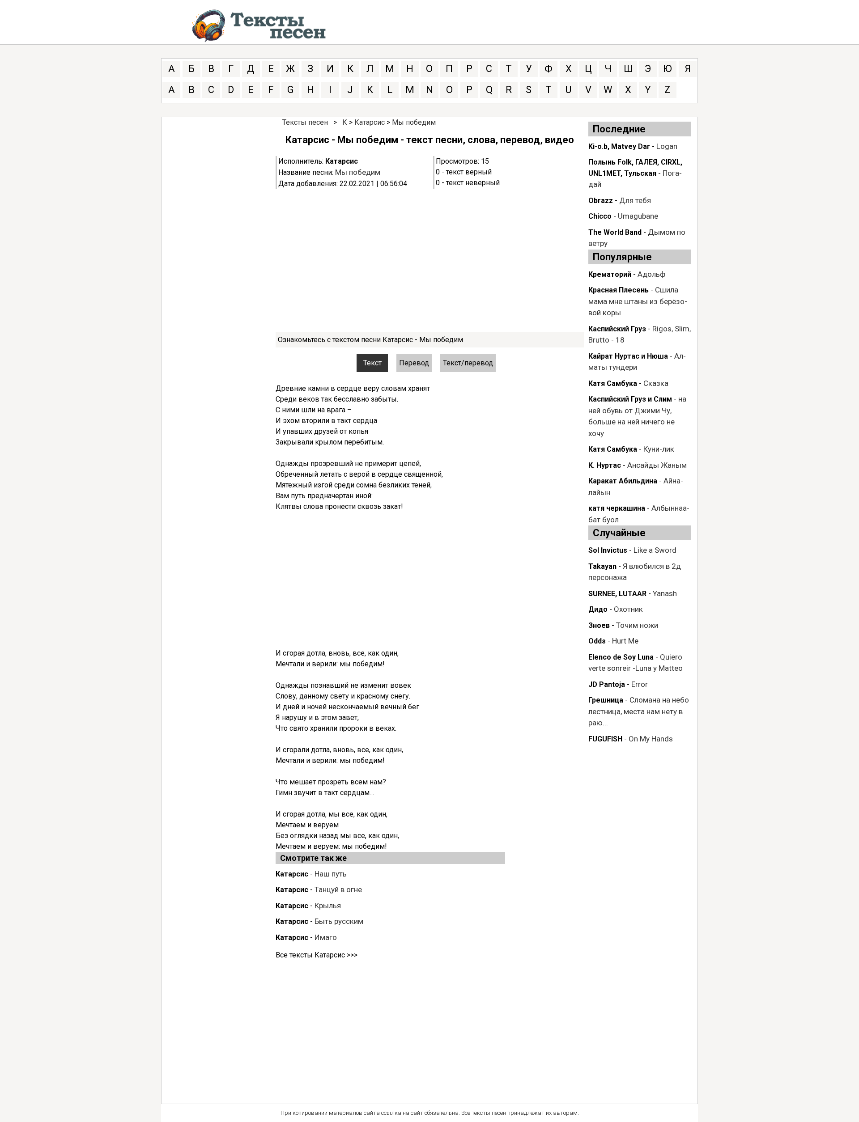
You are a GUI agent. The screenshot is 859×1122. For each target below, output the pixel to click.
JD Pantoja (606, 684)
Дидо (598, 609)
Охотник (628, 609)
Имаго (326, 937)
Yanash (665, 593)
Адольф (651, 274)
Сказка (655, 383)
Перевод (414, 363)
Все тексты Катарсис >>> (316, 955)
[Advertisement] (430, 260)
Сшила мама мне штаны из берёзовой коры (637, 301)
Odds (597, 641)
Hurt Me (625, 640)
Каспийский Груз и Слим (630, 399)
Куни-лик (658, 449)
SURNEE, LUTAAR (617, 593)
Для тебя (635, 200)
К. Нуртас (604, 465)
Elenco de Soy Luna (621, 657)
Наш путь (331, 873)
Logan (666, 146)
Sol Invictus (607, 550)
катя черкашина (616, 508)
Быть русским (339, 921)
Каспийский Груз (617, 329)
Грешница (605, 700)
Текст (372, 363)
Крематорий (609, 274)
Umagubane (638, 216)
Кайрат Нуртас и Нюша (628, 356)
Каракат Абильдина (622, 481)
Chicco (600, 216)
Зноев (599, 625)
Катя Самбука (612, 383)
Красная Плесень (618, 290)
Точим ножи (637, 625)
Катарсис (369, 122)
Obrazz (600, 200)
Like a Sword (655, 550)
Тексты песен (305, 122)
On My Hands (651, 738)
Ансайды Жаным (657, 465)
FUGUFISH (605, 739)
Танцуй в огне (338, 889)
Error (639, 684)
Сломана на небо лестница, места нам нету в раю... (638, 711)
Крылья (328, 905)
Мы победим (414, 122)
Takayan (602, 566)
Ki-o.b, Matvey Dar (619, 146)
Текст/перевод (468, 363)
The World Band (615, 232)
